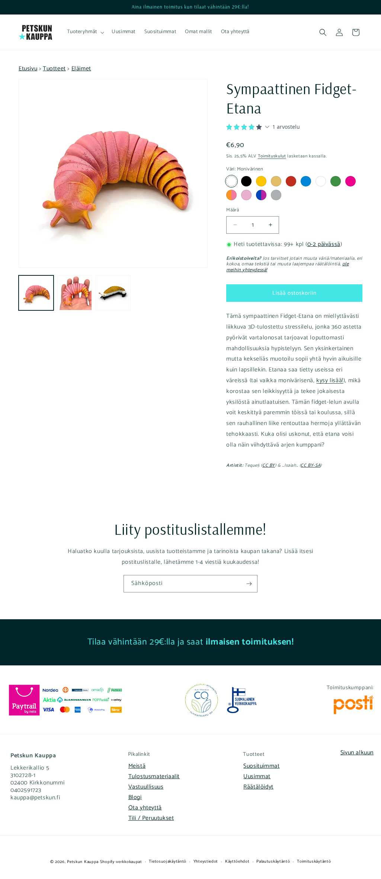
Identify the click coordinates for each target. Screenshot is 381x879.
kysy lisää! (329, 380)
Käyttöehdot (237, 861)
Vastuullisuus (146, 787)
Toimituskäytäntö (314, 861)
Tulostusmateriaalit (154, 776)
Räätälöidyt (258, 787)
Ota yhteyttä (145, 808)
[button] (85, 32)
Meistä (137, 766)
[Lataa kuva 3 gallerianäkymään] (113, 292)
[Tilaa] (249, 583)
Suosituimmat (261, 766)
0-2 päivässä (323, 244)
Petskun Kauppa (83, 862)
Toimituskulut (272, 156)
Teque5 (252, 465)
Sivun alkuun (357, 753)
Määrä (232, 210)
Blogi (135, 797)
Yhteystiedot (205, 861)
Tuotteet (54, 69)
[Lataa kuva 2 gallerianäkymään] (74, 292)
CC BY (268, 465)
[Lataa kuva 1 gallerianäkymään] (36, 292)
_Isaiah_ (290, 465)
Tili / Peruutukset (151, 818)
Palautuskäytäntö (273, 861)
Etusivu (28, 69)
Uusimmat (256, 776)
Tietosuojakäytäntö (167, 861)
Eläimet (81, 69)
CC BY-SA (310, 465)
